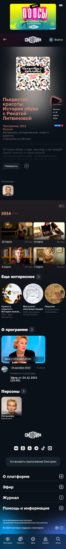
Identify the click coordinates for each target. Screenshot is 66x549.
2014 (15, 213)
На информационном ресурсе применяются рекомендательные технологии (25, 521)
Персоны (50, 306)
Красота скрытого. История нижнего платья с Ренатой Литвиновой (11, 311)
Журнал (11, 497)
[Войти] (51, 40)
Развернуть (11, 166)
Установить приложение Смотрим (33, 461)
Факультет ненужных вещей (33, 307)
